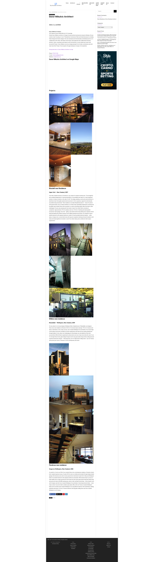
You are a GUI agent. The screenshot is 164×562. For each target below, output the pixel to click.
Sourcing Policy (91, 550)
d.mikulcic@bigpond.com (57, 55)
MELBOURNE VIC (85, 3)
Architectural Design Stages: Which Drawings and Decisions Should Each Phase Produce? (106, 35)
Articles (78, 4)
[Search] (115, 11)
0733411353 (55, 53)
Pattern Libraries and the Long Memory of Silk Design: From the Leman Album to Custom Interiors (106, 46)
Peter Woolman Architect (111, 19)
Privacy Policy (73, 543)
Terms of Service (73, 545)
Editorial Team (91, 543)
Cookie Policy (73, 546)
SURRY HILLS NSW (97, 4)
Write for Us (108, 545)
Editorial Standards (90, 545)
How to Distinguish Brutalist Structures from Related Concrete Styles (106, 43)
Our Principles (90, 548)
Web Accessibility (91, 556)
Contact (112, 3)
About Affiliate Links (91, 554)
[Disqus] (71, 518)
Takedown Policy (91, 551)
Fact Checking (90, 546)
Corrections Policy (55, 543)
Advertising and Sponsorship (91, 553)
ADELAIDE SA (91, 3)
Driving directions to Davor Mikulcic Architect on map (61, 49)
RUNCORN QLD (54, 12)
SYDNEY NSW (102, 3)
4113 (54, 497)
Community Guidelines (91, 558)
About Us (107, 3)
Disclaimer (73, 548)
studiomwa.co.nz (57, 56)
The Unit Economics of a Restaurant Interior (106, 37)
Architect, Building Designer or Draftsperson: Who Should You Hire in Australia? (106, 40)
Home (67, 3)
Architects (72, 3)
